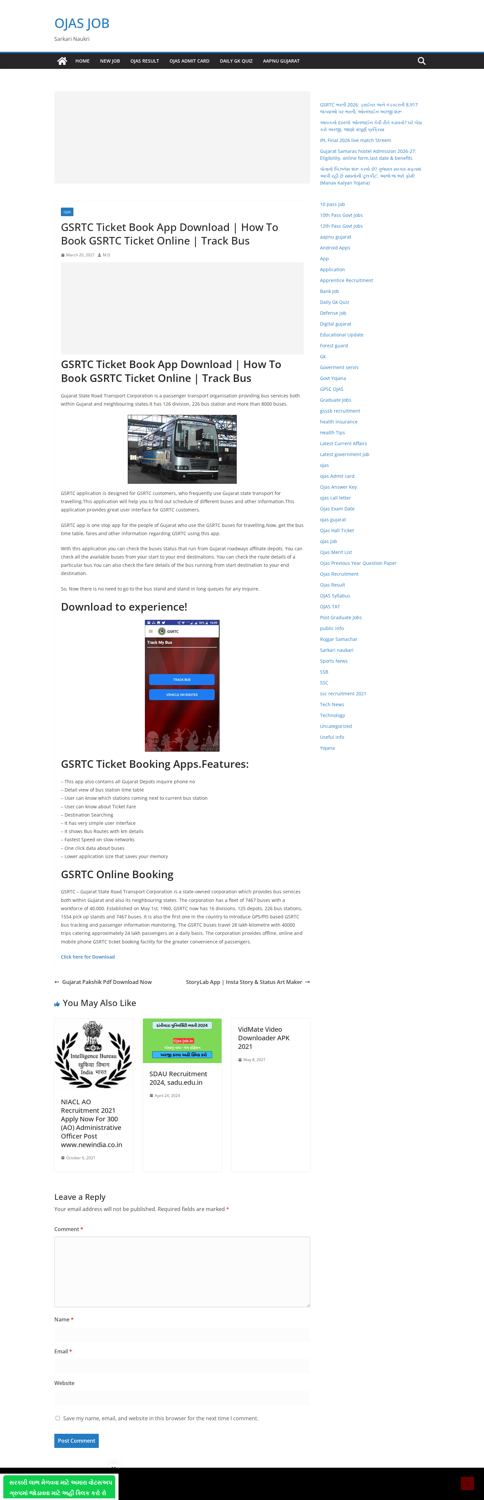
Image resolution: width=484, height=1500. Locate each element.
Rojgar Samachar (339, 639)
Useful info (332, 737)
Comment (68, 1229)
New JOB (110, 61)
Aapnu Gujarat (281, 61)
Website (64, 1383)
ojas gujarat (333, 519)
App (324, 258)
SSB (324, 672)
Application (332, 269)
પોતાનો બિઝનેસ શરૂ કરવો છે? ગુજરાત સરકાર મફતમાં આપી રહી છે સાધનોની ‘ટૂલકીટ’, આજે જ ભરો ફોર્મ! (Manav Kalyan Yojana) (370, 176)
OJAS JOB (82, 23)
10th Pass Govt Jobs (341, 215)
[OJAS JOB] (62, 61)
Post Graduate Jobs (341, 617)
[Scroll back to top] (467, 1483)
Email (63, 1351)
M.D (106, 255)
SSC (324, 682)
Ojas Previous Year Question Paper (358, 563)
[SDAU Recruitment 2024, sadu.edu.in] (182, 1023)
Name (64, 1319)
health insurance (339, 421)
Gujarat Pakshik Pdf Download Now (107, 982)
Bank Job (329, 291)
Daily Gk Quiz (236, 61)
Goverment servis (339, 367)
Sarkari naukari (337, 650)
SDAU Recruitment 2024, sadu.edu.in (178, 1078)
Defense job (333, 313)
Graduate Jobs (335, 400)
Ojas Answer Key (338, 487)
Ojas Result (144, 61)
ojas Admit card (189, 61)
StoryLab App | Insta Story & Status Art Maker (244, 982)
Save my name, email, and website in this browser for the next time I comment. (160, 1418)
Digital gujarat (335, 324)
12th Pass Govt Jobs (341, 226)
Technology (332, 715)
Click (66, 957)
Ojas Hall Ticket (337, 530)
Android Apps (335, 248)
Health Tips (332, 432)
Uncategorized (336, 726)
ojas (67, 212)
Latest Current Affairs (343, 443)
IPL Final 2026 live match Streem (355, 140)
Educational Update (341, 335)
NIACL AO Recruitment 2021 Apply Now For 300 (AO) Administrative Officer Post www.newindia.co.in (91, 1123)
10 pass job (332, 204)
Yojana (327, 748)
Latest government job (344, 454)
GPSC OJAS (331, 389)
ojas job (328, 541)
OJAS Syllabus (335, 595)
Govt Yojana (333, 378)
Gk (323, 356)
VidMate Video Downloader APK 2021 (264, 1038)
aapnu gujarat (335, 237)
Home (82, 61)
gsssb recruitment (340, 411)
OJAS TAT (330, 606)
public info (332, 628)
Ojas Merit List (336, 552)
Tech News (332, 704)
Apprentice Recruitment (346, 280)
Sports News (334, 661)
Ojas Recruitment (339, 574)
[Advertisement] (182, 137)
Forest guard (334, 345)
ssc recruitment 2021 (343, 693)
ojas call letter (335, 498)
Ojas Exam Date (337, 508)
